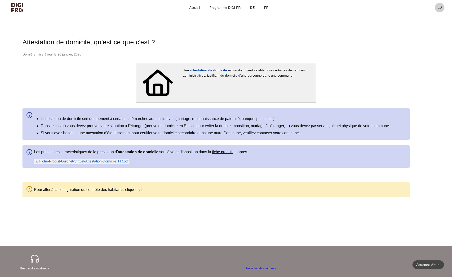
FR (266, 7)
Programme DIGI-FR (225, 7)
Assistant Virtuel (428, 265)
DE (252, 7)
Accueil (194, 7)
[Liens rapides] (17, 7)
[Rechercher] (439, 7)
